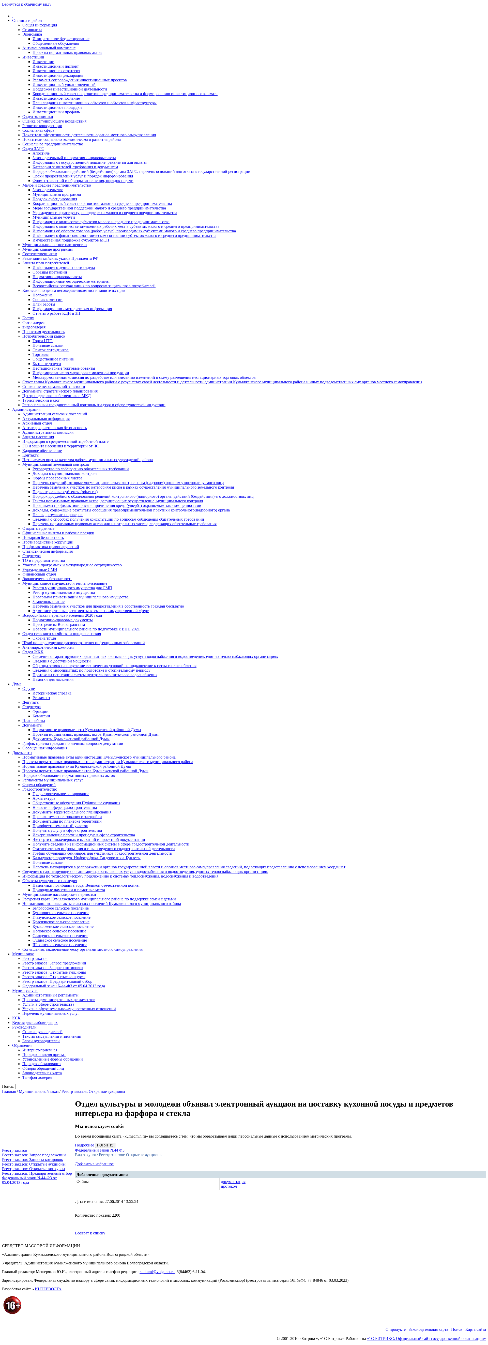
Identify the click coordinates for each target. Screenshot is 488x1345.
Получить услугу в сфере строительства (67, 830)
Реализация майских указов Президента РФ (60, 258)
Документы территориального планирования (72, 812)
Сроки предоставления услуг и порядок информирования (83, 176)
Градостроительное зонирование (61, 794)
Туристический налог (41, 400)
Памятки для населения (53, 679)
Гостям (28, 318)
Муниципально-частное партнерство (54, 245)
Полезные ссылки (48, 345)
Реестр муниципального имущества (64, 592)
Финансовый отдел (39, 574)
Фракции (41, 711)
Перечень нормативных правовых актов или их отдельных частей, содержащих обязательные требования (125, 524)
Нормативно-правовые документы (63, 620)
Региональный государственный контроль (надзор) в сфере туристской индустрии (93, 405)
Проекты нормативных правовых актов (67, 52)
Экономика (32, 34)
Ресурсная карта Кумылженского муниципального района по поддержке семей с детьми (99, 899)
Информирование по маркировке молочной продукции (81, 373)
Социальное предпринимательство (52, 144)
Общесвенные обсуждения (56, 43)
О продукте (396, 1329)
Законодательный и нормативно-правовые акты (74, 158)
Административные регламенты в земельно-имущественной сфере (91, 611)
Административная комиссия (47, 432)
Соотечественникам (39, 254)
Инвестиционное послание (56, 98)
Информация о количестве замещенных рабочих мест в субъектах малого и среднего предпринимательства (126, 226)
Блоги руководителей (41, 1041)
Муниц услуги (25, 990)
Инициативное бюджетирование (61, 39)
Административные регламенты (50, 995)
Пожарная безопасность (43, 537)
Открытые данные (38, 528)
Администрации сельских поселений (54, 414)
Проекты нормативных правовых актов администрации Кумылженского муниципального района (107, 762)
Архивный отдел (37, 423)
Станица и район (27, 20)
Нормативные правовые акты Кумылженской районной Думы (87, 730)
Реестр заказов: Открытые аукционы (54, 972)
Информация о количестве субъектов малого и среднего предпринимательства (101, 222)
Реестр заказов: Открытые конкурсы (53, 977)
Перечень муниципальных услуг (50, 1013)
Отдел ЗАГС (33, 148)
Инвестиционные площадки (57, 107)
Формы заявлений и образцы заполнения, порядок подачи (83, 180)
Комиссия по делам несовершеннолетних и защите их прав (73, 290)
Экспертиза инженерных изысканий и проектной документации (89, 839)
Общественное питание (53, 359)
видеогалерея (33, 327)
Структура (31, 556)
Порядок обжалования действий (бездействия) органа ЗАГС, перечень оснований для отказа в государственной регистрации (141, 171)
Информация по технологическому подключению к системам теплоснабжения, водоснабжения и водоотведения (120, 876)
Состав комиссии (48, 299)
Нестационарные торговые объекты (64, 368)
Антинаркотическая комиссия (48, 647)
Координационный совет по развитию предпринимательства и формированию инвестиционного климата (125, 94)
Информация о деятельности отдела (64, 267)
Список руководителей (42, 1032)
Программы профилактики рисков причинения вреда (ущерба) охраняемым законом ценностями (117, 505)
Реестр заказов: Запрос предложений (54, 963)
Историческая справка (52, 693)
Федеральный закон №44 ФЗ (100, 1150)
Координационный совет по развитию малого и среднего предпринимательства (102, 203)
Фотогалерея (33, 322)
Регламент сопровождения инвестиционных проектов (80, 80)
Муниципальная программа (57, 194)
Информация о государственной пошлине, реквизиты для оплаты (90, 162)
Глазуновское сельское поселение (61, 917)
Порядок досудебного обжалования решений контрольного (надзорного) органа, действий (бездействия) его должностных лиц (143, 496)
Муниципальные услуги (54, 217)
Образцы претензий (50, 272)
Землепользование (49, 601)
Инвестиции (33, 57)
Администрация (26, 409)
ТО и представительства (43, 560)
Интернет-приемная (39, 1050)
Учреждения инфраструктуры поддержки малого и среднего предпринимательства (105, 212)
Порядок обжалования (41, 1064)
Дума (16, 684)
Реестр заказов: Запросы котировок (52, 967)
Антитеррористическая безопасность (54, 428)
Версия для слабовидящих (35, 1022)
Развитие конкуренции (42, 126)
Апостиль (41, 153)
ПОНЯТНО (105, 1145)
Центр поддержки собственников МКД (56, 396)
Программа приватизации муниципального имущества (81, 597)
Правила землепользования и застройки (67, 816)
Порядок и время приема (44, 1054)
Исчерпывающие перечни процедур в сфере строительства (84, 835)
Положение (43, 295)
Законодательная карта (42, 1073)
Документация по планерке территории (67, 821)
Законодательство (48, 190)
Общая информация (39, 25)
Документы (32, 725)
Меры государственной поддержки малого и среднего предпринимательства (99, 208)
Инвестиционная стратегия (56, 71)
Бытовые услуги (47, 363)
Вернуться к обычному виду (26, 4)
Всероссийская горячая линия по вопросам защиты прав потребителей (94, 286)
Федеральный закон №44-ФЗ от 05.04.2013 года (63, 986)
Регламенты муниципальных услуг (52, 780)
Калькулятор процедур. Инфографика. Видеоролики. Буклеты (87, 858)
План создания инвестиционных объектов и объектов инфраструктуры (95, 103)
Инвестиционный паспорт (56, 66)
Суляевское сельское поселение (60, 940)
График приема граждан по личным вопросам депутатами (72, 743)
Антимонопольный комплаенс (48, 48)
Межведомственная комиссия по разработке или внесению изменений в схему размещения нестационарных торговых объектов (144, 377)
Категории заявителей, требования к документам (75, 167)
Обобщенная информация (44, 748)
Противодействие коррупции (47, 542)
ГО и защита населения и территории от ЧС (60, 446)
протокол (229, 1186)
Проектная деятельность (43, 331)
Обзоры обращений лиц (43, 1068)
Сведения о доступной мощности (62, 661)
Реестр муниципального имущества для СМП (72, 588)
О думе (28, 688)
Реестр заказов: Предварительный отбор (57, 981)
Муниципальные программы (47, 249)
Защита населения (38, 437)
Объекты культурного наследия (49, 881)
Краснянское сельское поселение (61, 922)
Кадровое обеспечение (42, 450)
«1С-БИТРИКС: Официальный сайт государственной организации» (426, 1338)
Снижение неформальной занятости (53, 386)
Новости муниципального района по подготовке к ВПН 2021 (86, 629)
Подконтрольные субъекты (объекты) (65, 492)
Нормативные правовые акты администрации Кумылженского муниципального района (99, 757)
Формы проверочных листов (58, 478)
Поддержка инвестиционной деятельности (70, 89)
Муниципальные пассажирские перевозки (59, 894)
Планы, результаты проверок (58, 514)
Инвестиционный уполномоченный (64, 84)
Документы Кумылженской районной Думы (71, 739)
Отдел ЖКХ (32, 652)
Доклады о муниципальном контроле (65, 473)
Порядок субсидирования (55, 199)
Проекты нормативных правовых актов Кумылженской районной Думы (96, 734)
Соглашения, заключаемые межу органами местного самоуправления (82, 949)
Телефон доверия (37, 1077)
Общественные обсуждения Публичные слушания (76, 803)
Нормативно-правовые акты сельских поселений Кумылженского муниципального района (101, 903)
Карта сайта (475, 1329)
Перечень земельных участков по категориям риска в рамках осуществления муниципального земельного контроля (133, 487)
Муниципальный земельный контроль (55, 464)
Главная (9, 1091)
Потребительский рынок (43, 336)
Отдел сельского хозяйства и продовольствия (61, 633)
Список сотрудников (51, 350)
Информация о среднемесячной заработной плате (65, 441)
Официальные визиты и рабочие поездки (58, 533)
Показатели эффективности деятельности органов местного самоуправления (89, 135)
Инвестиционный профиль (56, 112)
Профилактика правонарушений (50, 547)
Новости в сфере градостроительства (65, 807)
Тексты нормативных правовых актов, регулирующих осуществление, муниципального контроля (118, 501)
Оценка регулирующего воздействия (54, 121)
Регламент (41, 698)
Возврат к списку (90, 1233)
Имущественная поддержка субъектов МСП (71, 240)
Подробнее (84, 1145)
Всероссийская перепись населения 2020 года (62, 615)
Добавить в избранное (94, 1164)
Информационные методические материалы (71, 281)
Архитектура (44, 798)
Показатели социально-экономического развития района (71, 139)
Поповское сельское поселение (59, 931)
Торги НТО (43, 341)
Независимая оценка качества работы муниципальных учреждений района (87, 460)
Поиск (456, 1329)
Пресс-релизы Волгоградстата (59, 624)
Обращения (22, 1045)
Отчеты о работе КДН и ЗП (56, 313)
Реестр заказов (35, 958)
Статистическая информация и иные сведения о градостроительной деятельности (104, 849)
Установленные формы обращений (52, 1059)
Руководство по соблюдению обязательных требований (81, 469)
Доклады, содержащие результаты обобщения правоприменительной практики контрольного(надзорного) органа (131, 510)
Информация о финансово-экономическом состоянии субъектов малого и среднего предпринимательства (124, 235)
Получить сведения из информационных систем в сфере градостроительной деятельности (111, 844)
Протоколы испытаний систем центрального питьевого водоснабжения (95, 675)
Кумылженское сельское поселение (63, 926)
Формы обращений (39, 784)
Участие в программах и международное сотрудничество (72, 565)
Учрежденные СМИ (39, 569)
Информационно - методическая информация (72, 309)
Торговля (41, 354)
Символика (32, 29)
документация (233, 1182)
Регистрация (30, 8)
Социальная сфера (38, 130)
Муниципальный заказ (38, 1091)
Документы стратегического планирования (60, 391)
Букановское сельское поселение (61, 913)
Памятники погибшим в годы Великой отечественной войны (86, 885)
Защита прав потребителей (45, 263)
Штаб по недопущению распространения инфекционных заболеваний (83, 643)
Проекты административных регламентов (58, 1000)
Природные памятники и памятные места (69, 890)
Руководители (24, 1027)
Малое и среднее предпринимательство (56, 185)
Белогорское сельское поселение (61, 908)
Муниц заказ (23, 954)
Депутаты (30, 702)
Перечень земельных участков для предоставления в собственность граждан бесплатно (108, 606)
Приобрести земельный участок (60, 826)
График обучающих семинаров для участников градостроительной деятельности (102, 853)
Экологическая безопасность (47, 579)
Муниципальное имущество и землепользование (64, 583)
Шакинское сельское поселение (60, 945)
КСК (16, 1018)
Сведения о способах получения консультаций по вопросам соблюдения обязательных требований (118, 519)
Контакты (30, 455)
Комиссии (41, 716)
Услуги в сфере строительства (48, 1004)
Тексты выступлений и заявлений (51, 1036)
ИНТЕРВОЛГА (48, 1289)
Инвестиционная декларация (58, 75)
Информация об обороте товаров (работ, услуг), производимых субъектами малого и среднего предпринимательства (134, 231)
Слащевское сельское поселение (60, 935)
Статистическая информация (47, 551)
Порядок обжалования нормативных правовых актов (68, 775)
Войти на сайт (10, 8)
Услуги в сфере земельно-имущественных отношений (69, 1009)
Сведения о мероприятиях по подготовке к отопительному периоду (91, 670)
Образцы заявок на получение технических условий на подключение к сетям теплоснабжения (114, 665)
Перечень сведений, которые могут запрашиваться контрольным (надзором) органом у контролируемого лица (128, 482)
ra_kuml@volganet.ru (157, 1272)
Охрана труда (44, 638)
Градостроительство (39, 789)
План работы (44, 304)
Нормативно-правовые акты (57, 277)
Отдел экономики (37, 116)
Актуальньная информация (46, 418)
